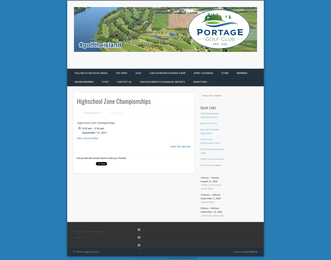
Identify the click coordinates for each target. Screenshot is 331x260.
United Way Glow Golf (212, 215)
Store (224, 73)
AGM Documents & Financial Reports (162, 81)
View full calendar (180, 146)
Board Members (84, 81)
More (87, 138)
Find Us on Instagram (211, 165)
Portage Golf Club (92, 112)
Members (242, 73)
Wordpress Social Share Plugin (150, 258)
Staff (105, 81)
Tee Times (121, 73)
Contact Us (124, 81)
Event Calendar (203, 73)
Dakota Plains (208, 202)
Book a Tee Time (208, 123)
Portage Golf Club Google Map (88, 231)
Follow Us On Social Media (91, 73)
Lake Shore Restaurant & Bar (167, 73)
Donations (200, 81)
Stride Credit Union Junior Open (211, 186)
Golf (138, 73)
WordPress (252, 251)
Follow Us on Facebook (212, 158)
